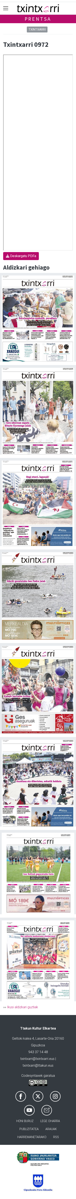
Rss (56, 1137)
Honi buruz (25, 1121)
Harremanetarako (31, 1137)
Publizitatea (29, 1129)
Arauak (51, 1129)
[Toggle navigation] (5, 8)
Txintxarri (37, 29)
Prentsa (38, 19)
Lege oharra (50, 1121)
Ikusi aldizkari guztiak (22, 1007)
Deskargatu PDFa (22, 256)
